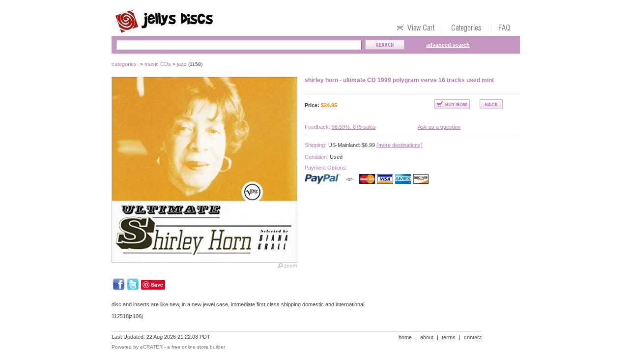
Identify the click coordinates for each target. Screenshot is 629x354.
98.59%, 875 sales (354, 127)
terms (449, 337)
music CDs (157, 64)
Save (157, 284)
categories (124, 64)
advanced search (448, 45)
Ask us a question (439, 127)
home (405, 337)
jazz (182, 64)
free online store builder (198, 347)
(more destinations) (399, 145)
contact (473, 337)
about (426, 337)
